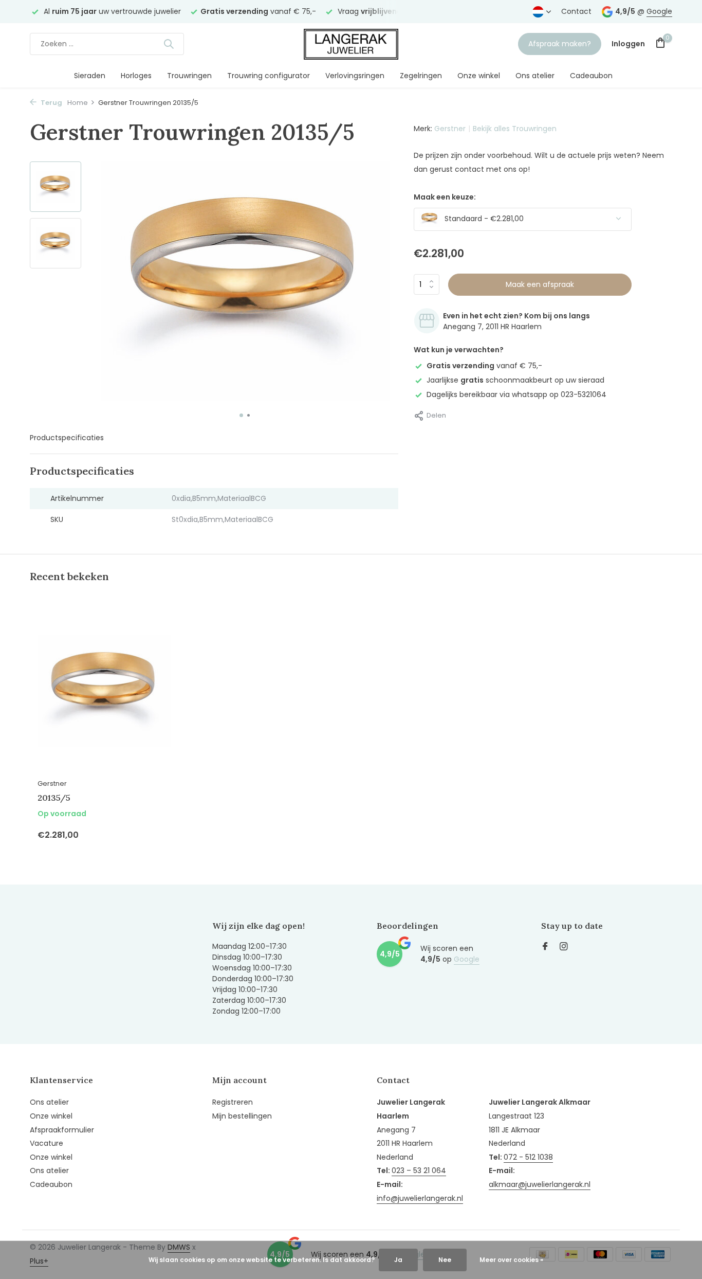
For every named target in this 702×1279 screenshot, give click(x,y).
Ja (398, 1259)
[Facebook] (545, 947)
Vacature (46, 1143)
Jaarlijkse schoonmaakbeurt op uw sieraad (515, 379)
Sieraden (89, 75)
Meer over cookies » (511, 1259)
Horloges (136, 75)
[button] (241, 415)
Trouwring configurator (268, 75)
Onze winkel (478, 75)
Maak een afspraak (540, 284)
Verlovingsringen (354, 75)
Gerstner (450, 128)
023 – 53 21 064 (419, 1170)
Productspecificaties (67, 438)
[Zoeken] (168, 44)
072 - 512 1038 (528, 1157)
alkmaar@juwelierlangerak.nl (539, 1184)
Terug (50, 102)
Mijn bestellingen (242, 1116)
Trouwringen (189, 75)
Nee (444, 1259)
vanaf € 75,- (484, 365)
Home (77, 102)
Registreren (232, 1102)
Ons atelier (535, 75)
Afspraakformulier (62, 1130)
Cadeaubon (591, 75)
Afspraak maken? (559, 44)
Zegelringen (421, 75)
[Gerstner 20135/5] (104, 691)
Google (659, 11)
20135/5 (54, 797)
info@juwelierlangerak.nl (420, 1198)
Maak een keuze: (445, 196)
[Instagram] (564, 947)
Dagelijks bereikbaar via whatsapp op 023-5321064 (516, 394)
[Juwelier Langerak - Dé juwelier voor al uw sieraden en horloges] (351, 43)
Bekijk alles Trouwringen (515, 128)
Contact (576, 11)
